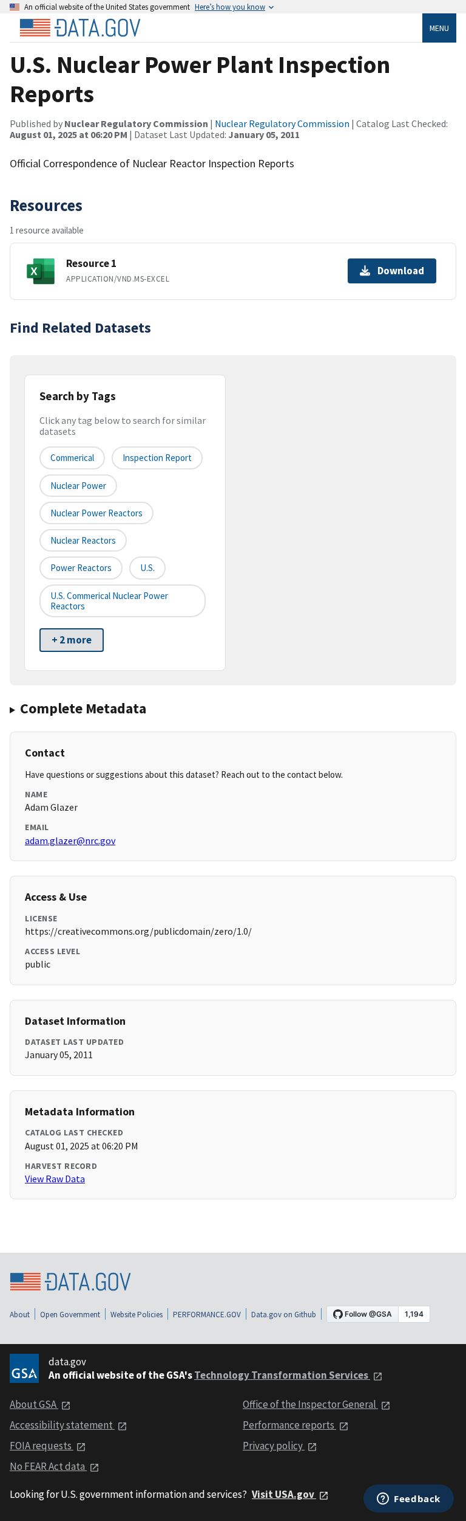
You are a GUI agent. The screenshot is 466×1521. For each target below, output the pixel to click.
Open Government (70, 1314)
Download (400, 270)
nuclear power (78, 485)
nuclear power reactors (96, 513)
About (20, 1314)
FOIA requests (41, 1445)
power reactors (81, 567)
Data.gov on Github (283, 1314)
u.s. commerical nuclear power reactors (109, 601)
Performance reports (289, 1425)
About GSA (34, 1404)
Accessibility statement (62, 1425)
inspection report (157, 457)
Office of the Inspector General (310, 1404)
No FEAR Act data (48, 1466)
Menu (439, 28)
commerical (72, 457)
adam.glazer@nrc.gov (70, 840)
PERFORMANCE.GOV (207, 1314)
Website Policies (136, 1314)
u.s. (147, 567)
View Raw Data (55, 1179)
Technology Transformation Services (282, 1375)
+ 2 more (72, 639)
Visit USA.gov (284, 1494)
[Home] (80, 28)
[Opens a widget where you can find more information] (408, 1500)
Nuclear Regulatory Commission (282, 123)
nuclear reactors (83, 540)
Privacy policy (274, 1445)
